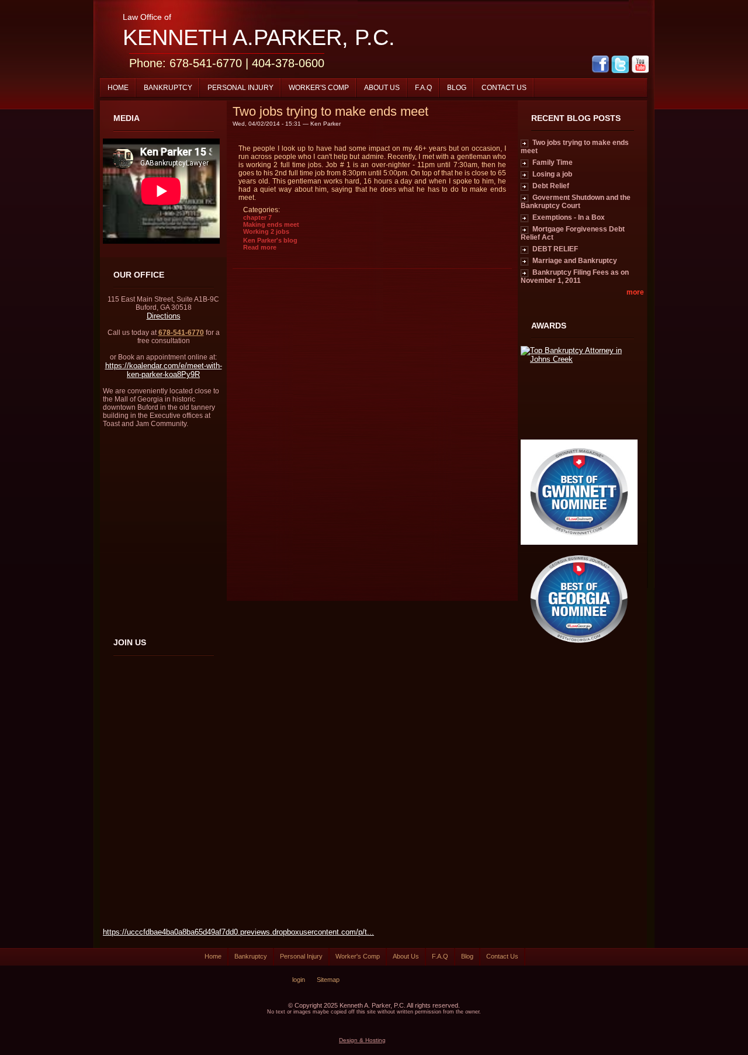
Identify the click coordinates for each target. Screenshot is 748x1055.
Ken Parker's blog (270, 240)
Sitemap (328, 979)
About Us (382, 88)
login (298, 979)
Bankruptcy (168, 88)
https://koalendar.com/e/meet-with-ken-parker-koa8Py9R (163, 370)
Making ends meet (271, 224)
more (635, 292)
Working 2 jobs (266, 231)
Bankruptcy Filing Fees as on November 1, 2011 (575, 276)
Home (118, 88)
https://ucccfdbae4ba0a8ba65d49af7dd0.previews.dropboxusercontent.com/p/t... (238, 932)
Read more (259, 247)
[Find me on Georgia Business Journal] (579, 649)
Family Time (552, 162)
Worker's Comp (319, 88)
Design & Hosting (362, 1040)
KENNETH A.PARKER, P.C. (259, 37)
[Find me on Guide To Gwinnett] (579, 542)
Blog (456, 88)
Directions (164, 316)
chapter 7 (257, 217)
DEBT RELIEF (555, 249)
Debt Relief (550, 186)
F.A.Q (423, 88)
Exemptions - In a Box (568, 217)
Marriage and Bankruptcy (574, 261)
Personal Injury (240, 88)
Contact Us (504, 88)
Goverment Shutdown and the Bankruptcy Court (576, 201)
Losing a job (552, 174)
